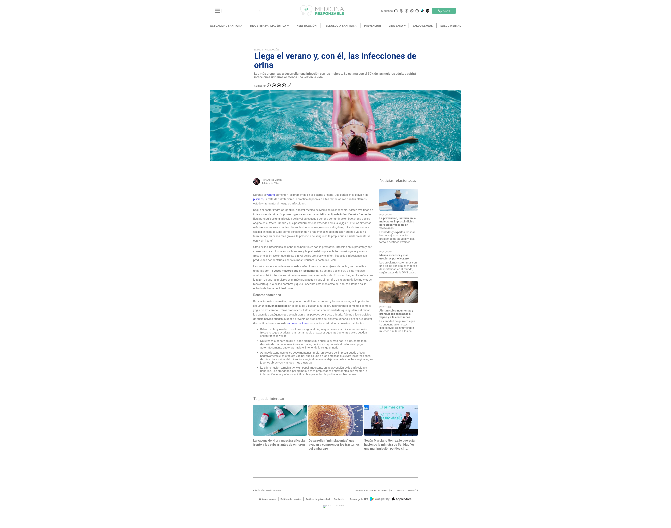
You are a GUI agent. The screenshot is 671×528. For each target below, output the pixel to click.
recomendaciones (298, 323)
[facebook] (269, 85)
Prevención (272, 49)
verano (271, 194)
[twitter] (279, 85)
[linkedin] (274, 85)
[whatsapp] (284, 85)
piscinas (258, 199)
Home (257, 49)
